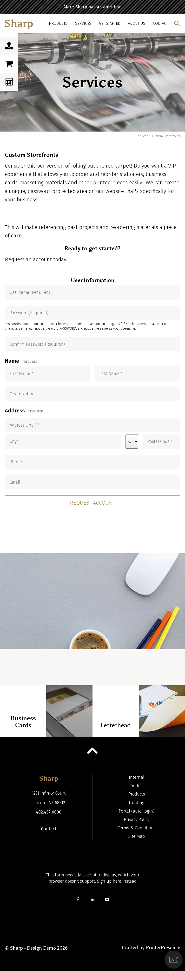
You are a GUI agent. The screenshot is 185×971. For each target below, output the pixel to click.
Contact (160, 23)
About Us (136, 23)
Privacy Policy (136, 819)
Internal (136, 777)
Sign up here (109, 881)
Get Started (109, 23)
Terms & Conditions (137, 828)
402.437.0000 (48, 812)
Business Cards (23, 722)
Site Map (136, 836)
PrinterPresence (163, 947)
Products (58, 23)
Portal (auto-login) (136, 811)
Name (12, 361)
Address (15, 410)
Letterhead (116, 725)
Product (136, 785)
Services (83, 23)
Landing (136, 802)
